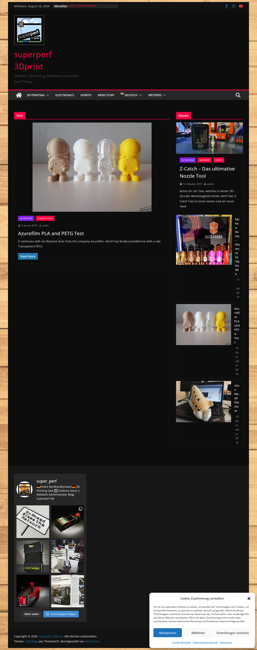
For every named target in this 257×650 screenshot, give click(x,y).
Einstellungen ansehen (233, 633)
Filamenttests (45, 218)
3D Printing (36, 95)
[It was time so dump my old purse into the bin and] (32, 556)
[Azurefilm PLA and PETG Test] (92, 167)
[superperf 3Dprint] (19, 95)
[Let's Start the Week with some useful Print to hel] (67, 521)
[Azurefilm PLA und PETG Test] (203, 341)
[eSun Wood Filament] (203, 414)
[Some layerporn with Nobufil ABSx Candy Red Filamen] (32, 591)
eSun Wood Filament (82, 6)
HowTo (86, 95)
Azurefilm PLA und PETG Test (237, 325)
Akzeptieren (167, 633)
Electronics (64, 95)
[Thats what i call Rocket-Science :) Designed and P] (67, 556)
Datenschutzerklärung (205, 642)
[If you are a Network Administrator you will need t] (32, 521)
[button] (249, 599)
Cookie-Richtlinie (181, 642)
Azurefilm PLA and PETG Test (51, 233)
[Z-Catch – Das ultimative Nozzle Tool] (209, 138)
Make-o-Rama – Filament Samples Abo (237, 246)
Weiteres (155, 95)
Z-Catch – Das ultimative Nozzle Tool (207, 172)
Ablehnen (198, 633)
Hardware (204, 160)
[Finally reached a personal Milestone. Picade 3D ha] (67, 591)
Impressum (226, 642)
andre (45, 225)
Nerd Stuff (106, 95)
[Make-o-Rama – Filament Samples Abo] (204, 258)
